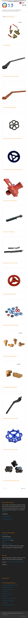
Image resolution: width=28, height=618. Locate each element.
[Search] (22, 5)
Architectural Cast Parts (7, 587)
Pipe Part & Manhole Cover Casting (9, 598)
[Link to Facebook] (21, 616)
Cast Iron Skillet (5, 591)
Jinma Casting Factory (7, 519)
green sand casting (10, 562)
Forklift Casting (5, 596)
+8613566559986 (21, 0)
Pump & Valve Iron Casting (7, 600)
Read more (4, 511)
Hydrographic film (6, 516)
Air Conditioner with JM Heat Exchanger (10, 585)
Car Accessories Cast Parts (7, 589)
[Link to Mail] (25, 616)
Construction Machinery (7, 593)
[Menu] (25, 5)
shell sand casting (19, 562)
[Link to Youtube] (23, 616)
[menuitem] (22, 5)
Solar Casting (5, 602)
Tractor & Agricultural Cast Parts (8, 604)
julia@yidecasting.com (8, 0)
